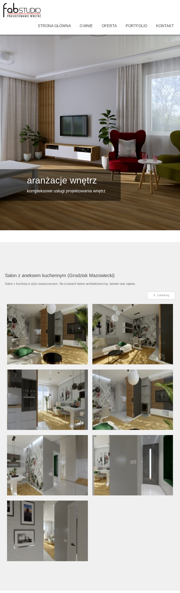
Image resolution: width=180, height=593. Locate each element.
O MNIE (86, 26)
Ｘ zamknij (161, 295)
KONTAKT (165, 26)
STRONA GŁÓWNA (54, 26)
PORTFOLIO (136, 26)
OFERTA (109, 26)
